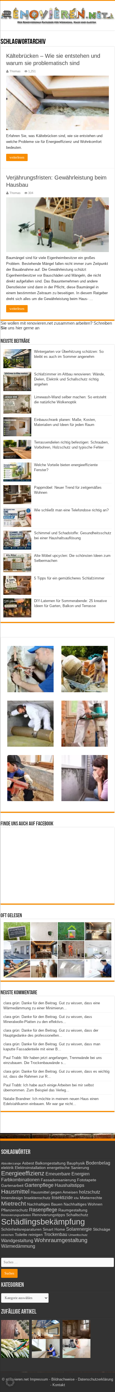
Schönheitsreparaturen (21, 1229)
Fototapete (86, 1180)
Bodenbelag (98, 1162)
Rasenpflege (43, 1210)
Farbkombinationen (20, 1179)
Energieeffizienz (22, 1173)
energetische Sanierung (68, 1168)
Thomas (15, 71)
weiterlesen (16, 157)
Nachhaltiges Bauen (45, 1204)
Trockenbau (55, 1234)
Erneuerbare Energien (67, 1173)
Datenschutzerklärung (95, 1379)
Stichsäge (101, 1229)
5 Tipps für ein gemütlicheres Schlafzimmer (69, 578)
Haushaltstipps (69, 1185)
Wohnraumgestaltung (60, 1240)
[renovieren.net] (57, 14)
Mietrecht (13, 1203)
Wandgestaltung (17, 1240)
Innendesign (12, 1198)
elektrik (7, 1168)
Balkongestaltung (50, 1163)
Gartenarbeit (12, 1185)
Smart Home (54, 1229)
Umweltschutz (78, 1235)
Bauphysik (76, 1163)
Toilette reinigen (29, 1235)
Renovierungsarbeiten (16, 1215)
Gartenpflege (39, 1185)
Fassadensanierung (58, 1180)
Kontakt (58, 1385)
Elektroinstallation (30, 1168)
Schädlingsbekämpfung (43, 1221)
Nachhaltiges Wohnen (83, 1204)
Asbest (28, 1163)
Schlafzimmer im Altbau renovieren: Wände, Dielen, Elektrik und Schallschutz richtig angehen (69, 379)
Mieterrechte (91, 1198)
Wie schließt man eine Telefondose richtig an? (71, 510)
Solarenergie (79, 1229)
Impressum (39, 1379)
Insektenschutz (37, 1198)
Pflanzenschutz (14, 1210)
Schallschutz (77, 1215)
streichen (7, 1235)
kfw (76, 1198)
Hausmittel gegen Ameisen (54, 1192)
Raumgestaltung (72, 1210)
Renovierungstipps (48, 1215)
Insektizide (62, 1197)
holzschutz (89, 1191)
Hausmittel (15, 1191)
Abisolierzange (11, 1163)
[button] (10, 1382)
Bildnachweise (63, 1379)
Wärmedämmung (18, 1246)
